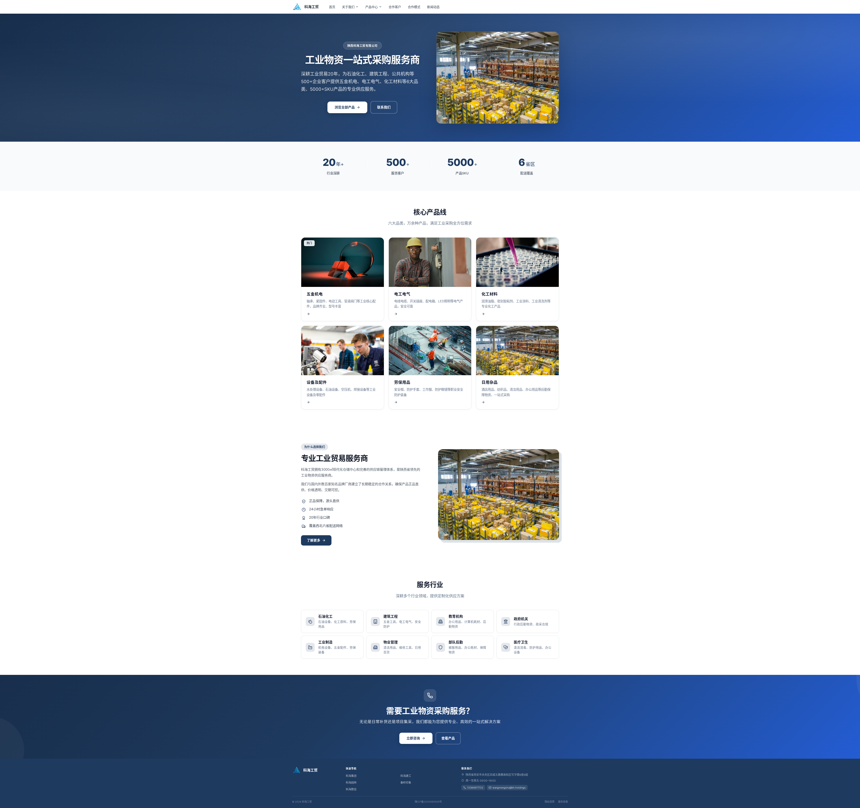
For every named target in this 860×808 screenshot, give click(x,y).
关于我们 (348, 7)
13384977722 (475, 787)
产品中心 (371, 7)
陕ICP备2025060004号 (428, 801)
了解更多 (313, 540)
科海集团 (351, 776)
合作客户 (395, 7)
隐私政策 (550, 801)
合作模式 (414, 7)
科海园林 (351, 782)
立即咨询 (413, 738)
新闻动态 (433, 7)
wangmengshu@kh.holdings (509, 787)
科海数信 (351, 789)
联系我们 (384, 107)
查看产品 (448, 738)
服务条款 (563, 801)
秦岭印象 (405, 782)
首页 (332, 7)
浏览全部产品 (345, 107)
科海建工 (405, 776)
